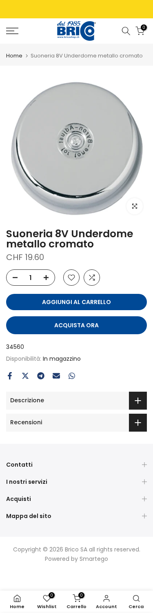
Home (14, 55)
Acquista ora (76, 325)
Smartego (94, 559)
